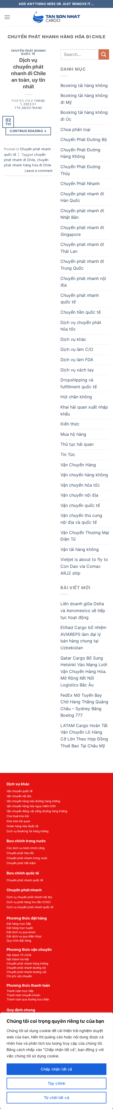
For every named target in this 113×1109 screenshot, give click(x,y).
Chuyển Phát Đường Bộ (83, 139)
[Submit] (104, 54)
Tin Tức (67, 454)
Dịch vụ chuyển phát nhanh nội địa (29, 897)
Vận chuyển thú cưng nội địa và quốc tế (81, 519)
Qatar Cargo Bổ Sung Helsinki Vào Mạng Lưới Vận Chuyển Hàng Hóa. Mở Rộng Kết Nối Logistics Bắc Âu (83, 671)
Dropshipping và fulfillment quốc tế (78, 383)
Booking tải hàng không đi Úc (84, 116)
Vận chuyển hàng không (84, 474)
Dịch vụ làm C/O (76, 349)
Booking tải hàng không (84, 85)
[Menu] (7, 17)
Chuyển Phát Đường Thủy (80, 170)
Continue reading (28, 131)
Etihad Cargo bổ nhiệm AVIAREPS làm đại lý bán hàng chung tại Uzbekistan (83, 637)
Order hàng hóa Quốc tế (22, 826)
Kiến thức (69, 424)
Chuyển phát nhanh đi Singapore (82, 231)
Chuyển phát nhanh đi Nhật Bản (82, 214)
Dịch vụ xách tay (77, 369)
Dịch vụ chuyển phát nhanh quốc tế (30, 907)
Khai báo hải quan (18, 821)
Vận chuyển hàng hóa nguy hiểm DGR (31, 806)
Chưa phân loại (75, 129)
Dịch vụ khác (73, 339)
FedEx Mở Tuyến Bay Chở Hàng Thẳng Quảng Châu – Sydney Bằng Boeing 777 (84, 705)
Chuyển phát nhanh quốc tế (28, 52)
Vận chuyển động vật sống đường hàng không (37, 811)
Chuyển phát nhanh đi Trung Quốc (82, 265)
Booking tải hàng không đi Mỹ (84, 99)
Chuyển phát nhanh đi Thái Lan (82, 248)
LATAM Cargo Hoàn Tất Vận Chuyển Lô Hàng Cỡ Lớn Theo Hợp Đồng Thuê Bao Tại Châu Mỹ (84, 735)
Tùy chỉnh (56, 1083)
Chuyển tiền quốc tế (80, 312)
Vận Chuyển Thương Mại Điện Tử (84, 536)
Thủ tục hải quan (77, 444)
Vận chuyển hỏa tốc (80, 485)
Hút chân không (76, 396)
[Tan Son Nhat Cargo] (56, 17)
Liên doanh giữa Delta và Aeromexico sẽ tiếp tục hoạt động (82, 610)
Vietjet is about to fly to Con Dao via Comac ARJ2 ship (84, 566)
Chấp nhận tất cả (56, 1069)
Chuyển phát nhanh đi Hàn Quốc (82, 197)
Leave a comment (39, 171)
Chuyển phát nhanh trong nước (27, 858)
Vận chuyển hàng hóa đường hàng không (33, 801)
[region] (56, 1061)
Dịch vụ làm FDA (76, 359)
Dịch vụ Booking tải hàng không (28, 831)
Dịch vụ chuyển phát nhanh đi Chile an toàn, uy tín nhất (28, 73)
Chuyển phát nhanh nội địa (83, 282)
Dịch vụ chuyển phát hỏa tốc (80, 326)
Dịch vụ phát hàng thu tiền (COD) (29, 902)
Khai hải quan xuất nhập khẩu (84, 410)
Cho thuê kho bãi (18, 816)
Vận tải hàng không (79, 549)
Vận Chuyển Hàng (78, 464)
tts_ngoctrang (28, 108)
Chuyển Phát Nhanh (80, 183)
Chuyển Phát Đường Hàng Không (80, 153)
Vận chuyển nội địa (79, 495)
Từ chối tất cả (56, 1097)
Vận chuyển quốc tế (80, 505)
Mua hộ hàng (73, 434)
